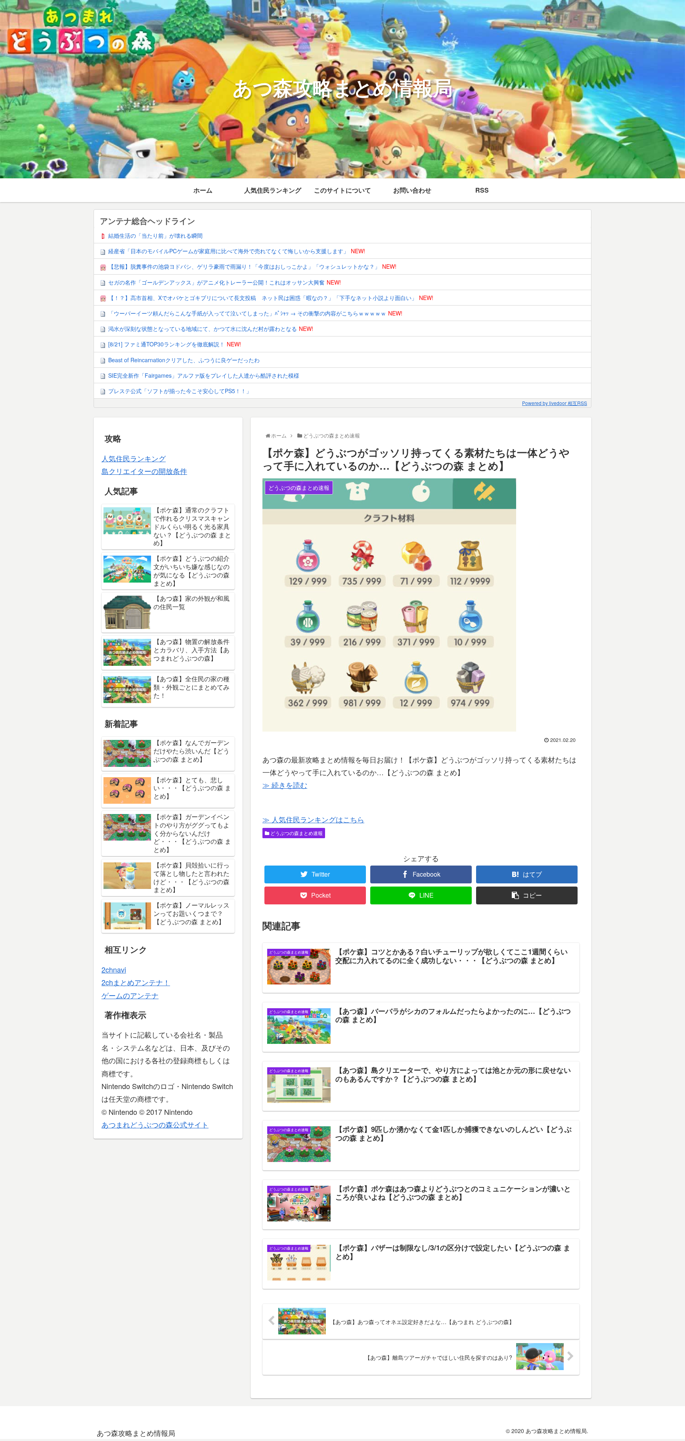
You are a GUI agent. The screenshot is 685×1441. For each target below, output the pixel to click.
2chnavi (113, 969)
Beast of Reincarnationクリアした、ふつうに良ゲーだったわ (184, 360)
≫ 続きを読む (284, 785)
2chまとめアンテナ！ (135, 982)
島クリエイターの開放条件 (144, 471)
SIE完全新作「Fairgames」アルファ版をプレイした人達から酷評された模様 (203, 375)
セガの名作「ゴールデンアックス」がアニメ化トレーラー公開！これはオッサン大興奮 (216, 282)
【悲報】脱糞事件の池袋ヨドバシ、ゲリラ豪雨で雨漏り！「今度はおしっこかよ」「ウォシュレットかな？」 (244, 266)
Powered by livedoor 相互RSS (554, 402)
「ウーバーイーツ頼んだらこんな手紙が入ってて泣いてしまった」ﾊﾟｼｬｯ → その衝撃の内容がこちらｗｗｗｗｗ (247, 313)
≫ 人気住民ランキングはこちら (313, 819)
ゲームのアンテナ (130, 995)
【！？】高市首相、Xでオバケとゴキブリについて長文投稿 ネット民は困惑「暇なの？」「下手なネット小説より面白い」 (262, 298)
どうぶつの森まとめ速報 (296, 832)
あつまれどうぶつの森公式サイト (155, 1124)
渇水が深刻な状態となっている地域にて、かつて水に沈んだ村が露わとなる (202, 329)
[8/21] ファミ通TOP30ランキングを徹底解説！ (166, 344)
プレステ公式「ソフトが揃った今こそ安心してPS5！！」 (180, 391)
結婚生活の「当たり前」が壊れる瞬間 (155, 235)
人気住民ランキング (133, 458)
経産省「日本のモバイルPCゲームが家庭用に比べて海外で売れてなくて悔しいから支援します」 (228, 251)
